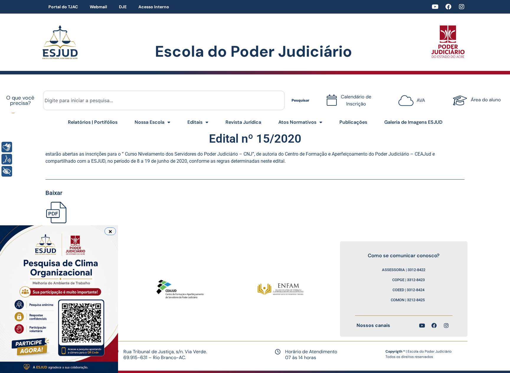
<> (410, 98)
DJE (123, 6)
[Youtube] (435, 7)
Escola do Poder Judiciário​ (253, 51)
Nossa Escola (149, 122)
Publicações (353, 122)
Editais (194, 122)
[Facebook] (448, 7)
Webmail (98, 6)
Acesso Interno (153, 6)
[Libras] (6, 147)
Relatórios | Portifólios (92, 122)
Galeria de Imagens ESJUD (413, 122)
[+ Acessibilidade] (6, 171)
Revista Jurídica (243, 122)
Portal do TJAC (63, 6)
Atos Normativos (297, 122)
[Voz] (6, 159)
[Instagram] (462, 7)
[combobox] (163, 100)
